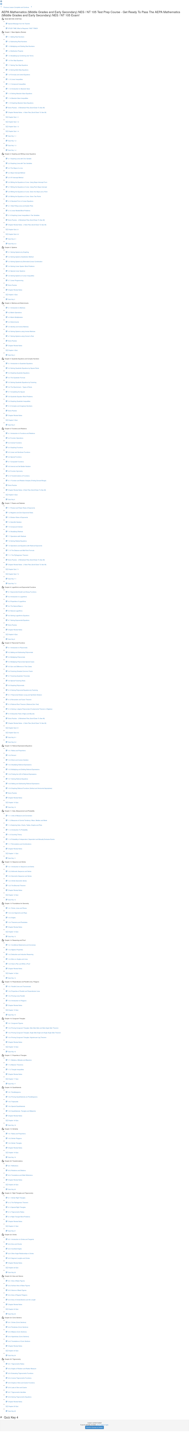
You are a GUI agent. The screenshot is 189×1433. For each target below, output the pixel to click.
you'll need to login (102, 1425)
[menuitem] (1, 5)
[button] (1, 2)
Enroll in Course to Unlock (94, 1427)
